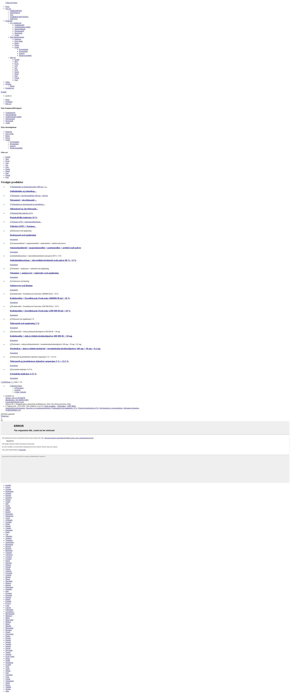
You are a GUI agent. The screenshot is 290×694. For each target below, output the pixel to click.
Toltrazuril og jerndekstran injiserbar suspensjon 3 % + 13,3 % (39, 361)
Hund (16, 74)
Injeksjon (17, 39)
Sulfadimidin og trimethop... (23, 191)
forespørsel (14, 239)
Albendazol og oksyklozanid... (24, 209)
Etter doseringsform (17, 37)
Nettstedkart (61, 406)
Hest (16, 62)
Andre (16, 35)
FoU (11, 15)
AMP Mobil (71, 406)
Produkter (8, 21)
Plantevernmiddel (25, 55)
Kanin (16, 72)
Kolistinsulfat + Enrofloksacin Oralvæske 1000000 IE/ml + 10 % (40, 298)
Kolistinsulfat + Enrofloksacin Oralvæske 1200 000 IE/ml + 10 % (40, 311)
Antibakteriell (19, 25)
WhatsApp (5, 416)
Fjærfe (16, 78)
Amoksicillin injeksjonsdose (15, 408)
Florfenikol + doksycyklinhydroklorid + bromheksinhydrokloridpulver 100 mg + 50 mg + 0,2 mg (55, 348)
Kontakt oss (9, 88)
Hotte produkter (50, 406)
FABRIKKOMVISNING (19, 17)
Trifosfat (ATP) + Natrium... (23, 226)
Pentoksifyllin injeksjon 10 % (23, 217)
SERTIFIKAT (15, 13)
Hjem (7, 7)
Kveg (16, 64)
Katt (16, 76)
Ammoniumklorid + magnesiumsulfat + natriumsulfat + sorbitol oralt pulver (45, 248)
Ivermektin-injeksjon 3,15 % (23, 374)
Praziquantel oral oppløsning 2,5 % (64, 408)
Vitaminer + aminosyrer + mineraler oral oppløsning (34, 273)
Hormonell (18, 33)
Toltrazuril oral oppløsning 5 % (24, 323)
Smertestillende (19, 29)
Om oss (8, 9)
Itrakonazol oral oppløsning (23, 235)
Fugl (16, 80)
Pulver (16, 45)
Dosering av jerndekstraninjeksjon (38, 408)
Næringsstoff (19, 31)
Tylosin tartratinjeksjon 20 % (88, 408)
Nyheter (8, 84)
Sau (15, 68)
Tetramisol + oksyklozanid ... (23, 200)
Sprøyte (22, 53)
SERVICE (14, 19)
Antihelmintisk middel (22, 27)
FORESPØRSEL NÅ (13, 410)
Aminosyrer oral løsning (21, 285)
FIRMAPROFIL (16, 11)
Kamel (16, 60)
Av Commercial (15, 23)
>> (13, 382)
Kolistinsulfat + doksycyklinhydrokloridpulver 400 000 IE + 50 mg (41, 336)
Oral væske (18, 41)
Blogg (12, 86)
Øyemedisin (23, 51)
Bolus (16, 43)
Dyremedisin (23, 49)
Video (7, 82)
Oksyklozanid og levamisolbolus (110, 408)
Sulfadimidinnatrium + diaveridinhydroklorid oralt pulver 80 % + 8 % (43, 260)
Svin (16, 70)
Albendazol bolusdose (131, 408)
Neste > (9, 382)
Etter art (13, 58)
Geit (16, 66)
